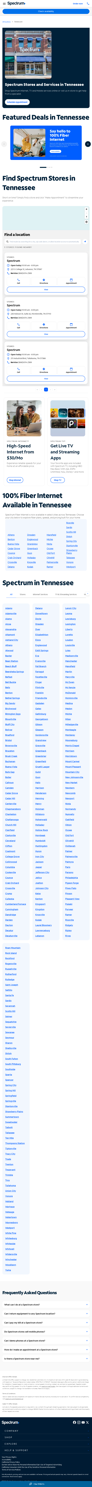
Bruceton (9, 750)
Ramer (50, 566)
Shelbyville (10, 1048)
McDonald (70, 692)
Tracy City (10, 1153)
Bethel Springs (12, 698)
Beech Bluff (11, 666)
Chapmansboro (13, 808)
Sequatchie (10, 1021)
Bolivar (8, 729)
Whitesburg (11, 1238)
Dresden (31, 534)
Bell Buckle (10, 682)
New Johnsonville (74, 777)
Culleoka (9, 898)
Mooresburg (71, 740)
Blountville (10, 719)
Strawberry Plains (14, 1111)
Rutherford (10, 974)
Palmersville (52, 562)
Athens (11, 534)
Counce (11, 553)
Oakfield (69, 819)
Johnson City (42, 888)
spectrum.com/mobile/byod (14, 1399)
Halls (37, 782)
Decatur (9, 930)
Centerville (10, 803)
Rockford (9, 958)
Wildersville (11, 1254)
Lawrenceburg (42, 930)
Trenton (9, 1164)
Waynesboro (11, 1222)
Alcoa (8, 624)
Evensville (40, 661)
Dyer (37, 629)
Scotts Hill (71, 531)
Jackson (39, 861)
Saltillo (8, 990)
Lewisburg (70, 618)
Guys (29, 553)
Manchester (71, 661)
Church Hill (10, 824)
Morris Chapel (72, 745)
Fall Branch (40, 666)
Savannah (10, 1005)
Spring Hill (10, 1090)
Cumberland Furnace (15, 904)
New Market (71, 782)
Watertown (11, 1217)
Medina (69, 703)
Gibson (38, 724)
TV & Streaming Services (66, 594)
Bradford (9, 735)
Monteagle (70, 729)
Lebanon (39, 935)
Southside (10, 1069)
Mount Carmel (72, 761)
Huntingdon (41, 845)
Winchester (11, 1259)
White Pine (10, 1233)
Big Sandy (10, 703)
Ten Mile (9, 1138)
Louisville (70, 645)
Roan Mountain (12, 947)
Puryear (69, 909)
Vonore (69, 562)
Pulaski (68, 904)
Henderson (40, 793)
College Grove (12, 856)
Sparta (8, 1074)
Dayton (9, 925)
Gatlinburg (40, 713)
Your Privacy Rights (9, 1457)
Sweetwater (11, 1122)
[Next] (88, 144)
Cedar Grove (14, 548)
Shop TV (57, 480)
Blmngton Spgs (12, 713)
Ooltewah (70, 845)
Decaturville (11, 935)
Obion (68, 824)
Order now (78, 3)
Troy (7, 1180)
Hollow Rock (41, 830)
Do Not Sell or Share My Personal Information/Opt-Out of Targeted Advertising (32, 1464)
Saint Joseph (11, 984)
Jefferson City (42, 872)
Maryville (70, 676)
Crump (8, 893)
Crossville (12, 562)
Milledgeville (71, 724)
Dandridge (10, 914)
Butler (8, 777)
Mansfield (51, 534)
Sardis (69, 527)
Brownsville (11, 745)
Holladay (31, 557)
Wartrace (9, 1206)
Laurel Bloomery (43, 925)
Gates (38, 708)
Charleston (10, 814)
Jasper (38, 867)
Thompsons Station (15, 1143)
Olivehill (50, 557)
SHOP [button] (8, 1437)
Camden (9, 787)
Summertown (12, 1116)
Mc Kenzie (70, 687)
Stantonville (72, 545)
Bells (7, 687)
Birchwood (10, 708)
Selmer (8, 1016)
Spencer (9, 1079)
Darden (9, 919)
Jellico (38, 877)
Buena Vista (13, 543)
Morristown (71, 756)
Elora (38, 639)
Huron (38, 851)
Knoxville (31, 562)
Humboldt (40, 840)
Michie (50, 539)
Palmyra (69, 861)
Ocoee (50, 548)
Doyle (38, 618)
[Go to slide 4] (51, 167)
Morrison (69, 750)
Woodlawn (10, 1264)
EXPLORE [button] (11, 1443)
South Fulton (11, 1058)
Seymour (9, 1037)
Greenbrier (40, 756)
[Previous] (4, 144)
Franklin (39, 692)
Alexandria (10, 629)
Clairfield (9, 830)
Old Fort (51, 553)
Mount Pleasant (73, 766)
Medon (68, 708)
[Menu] (4, 3)
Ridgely (69, 925)
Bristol (8, 740)
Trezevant (10, 1169)
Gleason (39, 729)
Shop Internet (15, 480)
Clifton (8, 845)
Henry (38, 803)
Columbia (10, 867)
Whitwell (9, 1248)
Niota (49, 543)
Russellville (10, 968)
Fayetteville (41, 676)
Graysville (40, 745)
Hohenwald (41, 819)
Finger (38, 682)
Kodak (30, 566)
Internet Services (40, 594)
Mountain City (72, 772)
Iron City (39, 856)
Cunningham (11, 909)
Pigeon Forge (72, 882)
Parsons (69, 872)
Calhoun (9, 782)
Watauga (9, 1211)
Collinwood (11, 861)
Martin (68, 671)
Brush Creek (11, 756)
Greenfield (40, 761)
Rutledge (9, 979)
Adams (8, 608)
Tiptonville (10, 1148)
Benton (11, 539)
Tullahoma (10, 1185)
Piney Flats (70, 888)
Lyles (67, 650)
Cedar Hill (10, 798)
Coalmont (10, 851)
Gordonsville (41, 735)
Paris (67, 867)
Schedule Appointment (17, 102)
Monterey (70, 735)
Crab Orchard (14, 557)
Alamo (8, 618)
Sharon (8, 1042)
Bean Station (11, 661)
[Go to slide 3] (49, 167)
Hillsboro (39, 814)
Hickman (39, 808)
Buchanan (10, 761)
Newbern (70, 787)
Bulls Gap (9, 772)
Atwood (9, 650)
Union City (10, 1190)
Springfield (10, 1095)
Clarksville (10, 835)
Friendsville (41, 698)
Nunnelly (69, 814)
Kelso (38, 893)
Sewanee (9, 1032)
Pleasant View (72, 898)
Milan (68, 719)
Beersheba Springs (14, 671)
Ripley (68, 930)
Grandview (32, 543)
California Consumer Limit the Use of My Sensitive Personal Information (28, 1467)
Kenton (39, 898)
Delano (11, 566)
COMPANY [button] (12, 1430)
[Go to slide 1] (43, 167)
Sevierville (10, 1027)
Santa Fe (9, 995)
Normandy (70, 808)
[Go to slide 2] (47, 167)
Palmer (68, 851)
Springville (10, 1101)
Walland (9, 1201)
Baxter (8, 655)
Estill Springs (41, 650)
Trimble (9, 1174)
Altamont (10, 634)
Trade (8, 1159)
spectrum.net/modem (48, 1386)
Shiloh (69, 536)
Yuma (8, 1270)
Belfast (8, 676)
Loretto (69, 634)
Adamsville (10, 613)
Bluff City (9, 724)
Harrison (39, 787)
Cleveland (10, 840)
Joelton (39, 882)
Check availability (46, 11)
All (11, 594)
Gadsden (39, 703)
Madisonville (71, 655)
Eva (37, 655)
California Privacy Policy (11, 1462)
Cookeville (10, 872)
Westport (71, 566)
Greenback (32, 548)
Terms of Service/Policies (11, 1470)
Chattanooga (12, 819)
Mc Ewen (69, 682)
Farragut (39, 671)
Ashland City (11, 639)
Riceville (70, 522)
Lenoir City (70, 608)
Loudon (69, 639)
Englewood (32, 539)
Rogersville (10, 963)
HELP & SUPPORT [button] (16, 1450)
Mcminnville (71, 698)
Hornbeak (40, 835)
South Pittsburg (13, 1064)
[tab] (46, 1431)
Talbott (9, 1127)
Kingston (39, 909)
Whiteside (10, 1243)
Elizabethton (41, 634)
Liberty (69, 629)
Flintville (39, 687)
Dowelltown (41, 613)
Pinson (68, 893)
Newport (69, 798)
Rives (68, 935)
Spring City (71, 541)
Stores (23, 594)
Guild (38, 772)
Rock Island (11, 953)
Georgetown (41, 719)
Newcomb (70, 793)
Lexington (70, 624)
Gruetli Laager (42, 766)
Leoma (68, 613)
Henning (39, 798)
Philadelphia (71, 877)
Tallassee (70, 557)
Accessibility (6, 1459)
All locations (6, 22)
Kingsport (40, 904)
